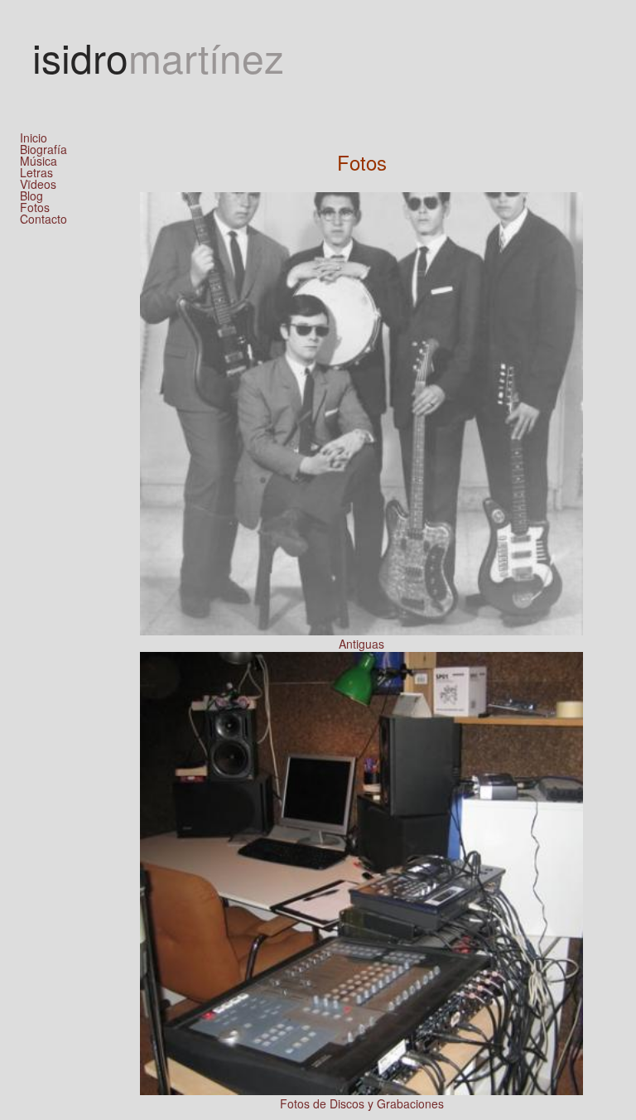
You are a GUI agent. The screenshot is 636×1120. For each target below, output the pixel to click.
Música (38, 160)
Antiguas (361, 643)
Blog (31, 195)
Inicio (33, 137)
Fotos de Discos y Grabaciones (362, 1103)
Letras (36, 172)
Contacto (43, 218)
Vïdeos (38, 184)
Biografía (43, 149)
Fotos (35, 207)
